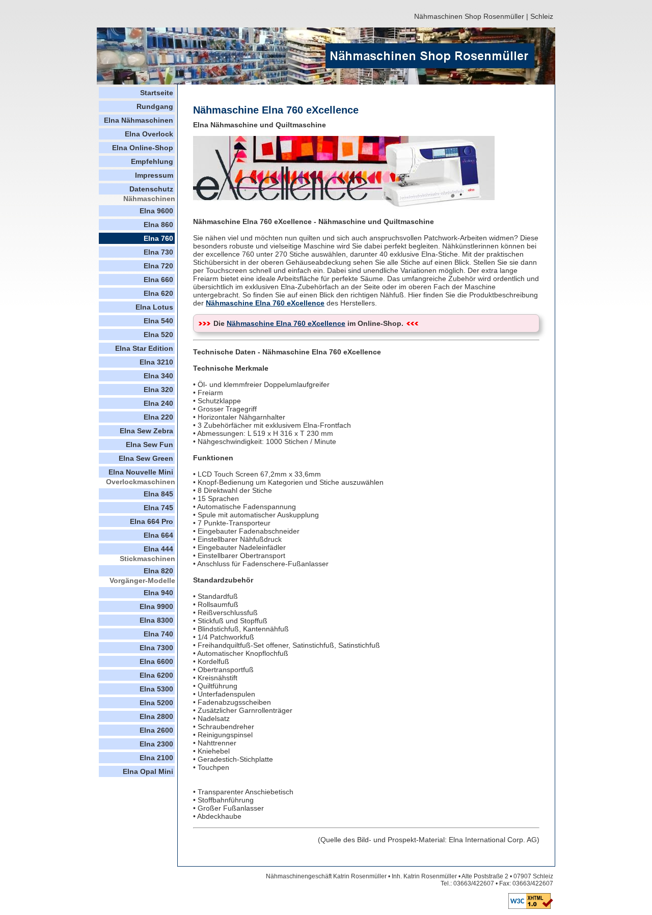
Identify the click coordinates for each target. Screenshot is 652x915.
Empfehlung (152, 161)
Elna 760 (158, 238)
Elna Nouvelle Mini (140, 472)
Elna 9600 (156, 211)
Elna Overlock (149, 134)
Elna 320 (158, 389)
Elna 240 (158, 403)
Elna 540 (158, 321)
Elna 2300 (156, 744)
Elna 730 (158, 252)
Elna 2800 (156, 716)
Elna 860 (158, 224)
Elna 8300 (156, 620)
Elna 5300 (156, 689)
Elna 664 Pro (151, 521)
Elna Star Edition (144, 348)
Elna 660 (158, 279)
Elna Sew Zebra (146, 431)
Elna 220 (158, 417)
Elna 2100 (156, 758)
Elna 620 (158, 293)
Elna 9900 (156, 606)
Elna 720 (158, 266)
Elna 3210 (156, 362)
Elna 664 (158, 535)
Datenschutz (151, 189)
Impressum (154, 175)
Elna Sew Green (146, 458)
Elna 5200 (156, 703)
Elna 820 (158, 571)
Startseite (156, 93)
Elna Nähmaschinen (138, 120)
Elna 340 (158, 376)
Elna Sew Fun (149, 444)
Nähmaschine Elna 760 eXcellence (265, 303)
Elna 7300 (156, 648)
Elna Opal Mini (148, 771)
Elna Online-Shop (142, 148)
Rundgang (155, 106)
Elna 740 (158, 634)
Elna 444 (158, 549)
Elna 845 (158, 494)
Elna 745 (158, 508)
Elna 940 (158, 593)
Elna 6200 (156, 675)
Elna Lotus (154, 307)
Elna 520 (158, 334)
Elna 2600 (156, 730)
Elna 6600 (156, 661)
